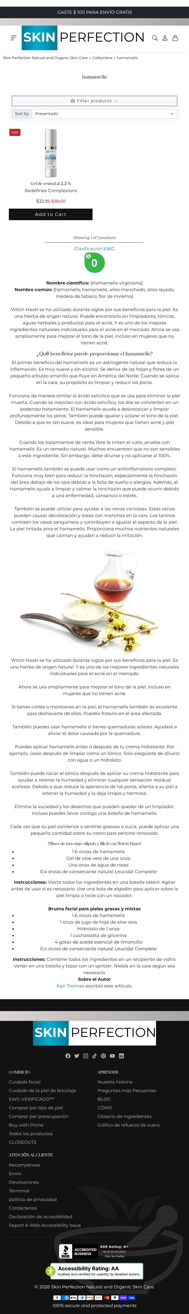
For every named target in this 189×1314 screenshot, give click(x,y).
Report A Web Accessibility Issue (45, 1225)
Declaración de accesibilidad (40, 1216)
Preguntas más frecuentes (126, 1090)
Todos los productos (31, 1133)
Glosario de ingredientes (124, 1116)
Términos (19, 1191)
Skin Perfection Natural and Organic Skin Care (45, 57)
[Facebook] (67, 1055)
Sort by (22, 113)
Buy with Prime (26, 1125)
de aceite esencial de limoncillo (107, 942)
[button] (14, 38)
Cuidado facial (25, 1082)
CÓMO (104, 1108)
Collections (102, 57)
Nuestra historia (115, 1082)
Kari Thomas (70, 986)
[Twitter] (76, 1055)
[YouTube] (112, 1055)
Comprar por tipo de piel (36, 1108)
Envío (15, 1173)
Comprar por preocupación (39, 1116)
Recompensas (24, 1165)
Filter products (97, 101)
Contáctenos (23, 1208)
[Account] (164, 37)
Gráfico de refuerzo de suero (128, 1125)
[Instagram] (85, 1055)
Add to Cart (51, 214)
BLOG (104, 1099)
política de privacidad (33, 1199)
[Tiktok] (94, 1055)
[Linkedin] (121, 1055)
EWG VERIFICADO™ (31, 1099)
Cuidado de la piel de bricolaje (42, 1090)
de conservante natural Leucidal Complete (109, 948)
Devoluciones (24, 1182)
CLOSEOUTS (22, 1142)
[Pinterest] (103, 1055)
